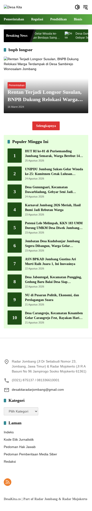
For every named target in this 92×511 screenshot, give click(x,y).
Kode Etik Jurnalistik (19, 439)
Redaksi (10, 461)
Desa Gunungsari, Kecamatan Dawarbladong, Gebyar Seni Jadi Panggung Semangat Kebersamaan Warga (50, 189)
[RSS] (7, 482)
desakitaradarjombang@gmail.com (38, 389)
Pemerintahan (17, 85)
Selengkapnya (46, 126)
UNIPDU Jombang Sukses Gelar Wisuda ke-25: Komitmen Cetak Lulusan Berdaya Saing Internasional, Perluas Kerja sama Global (54, 171)
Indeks (9, 432)
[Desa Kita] (13, 7)
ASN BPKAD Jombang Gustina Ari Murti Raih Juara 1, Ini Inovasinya (50, 261)
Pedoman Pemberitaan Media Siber (30, 454)
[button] (77, 7)
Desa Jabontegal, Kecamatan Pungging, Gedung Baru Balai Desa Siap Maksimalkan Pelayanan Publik (53, 279)
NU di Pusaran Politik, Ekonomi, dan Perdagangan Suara (52, 297)
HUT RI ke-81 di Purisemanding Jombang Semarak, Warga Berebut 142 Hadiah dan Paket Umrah (53, 153)
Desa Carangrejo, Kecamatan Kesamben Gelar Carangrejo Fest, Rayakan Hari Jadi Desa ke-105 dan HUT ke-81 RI (54, 315)
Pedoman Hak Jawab (20, 447)
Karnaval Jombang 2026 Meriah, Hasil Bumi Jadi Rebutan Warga (53, 207)
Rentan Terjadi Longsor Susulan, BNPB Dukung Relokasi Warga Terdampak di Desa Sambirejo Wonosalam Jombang (45, 96)
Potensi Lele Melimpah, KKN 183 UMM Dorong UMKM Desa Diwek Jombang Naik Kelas (54, 225)
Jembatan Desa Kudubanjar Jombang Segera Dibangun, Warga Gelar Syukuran (52, 243)
